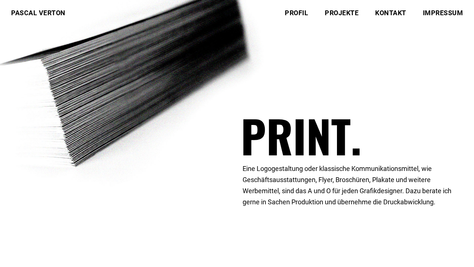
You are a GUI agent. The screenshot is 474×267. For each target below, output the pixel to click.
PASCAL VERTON (38, 13)
